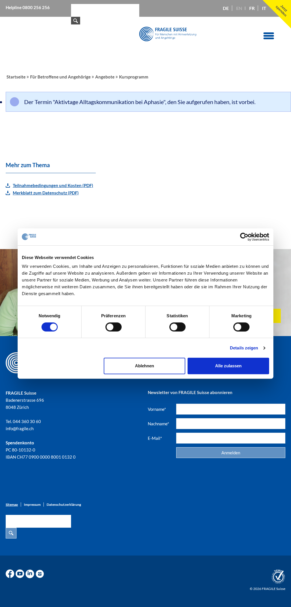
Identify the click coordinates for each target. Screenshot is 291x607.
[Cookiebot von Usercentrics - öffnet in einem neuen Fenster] (244, 237)
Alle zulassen (228, 365)
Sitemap (12, 504)
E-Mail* (155, 438)
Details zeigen (244, 347)
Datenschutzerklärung (64, 504)
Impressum (32, 504)
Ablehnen (144, 365)
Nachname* (158, 423)
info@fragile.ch (20, 428)
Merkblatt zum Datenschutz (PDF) (46, 192)
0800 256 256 (36, 7)
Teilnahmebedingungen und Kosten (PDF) (53, 185)
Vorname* (157, 409)
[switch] (113, 327)
